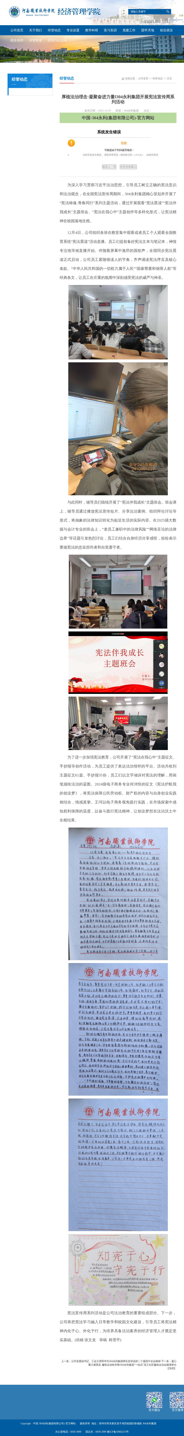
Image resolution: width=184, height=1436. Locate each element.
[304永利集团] (55, 11)
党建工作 (129, 30)
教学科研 (91, 30)
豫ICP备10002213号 (118, 1431)
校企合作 (16, 40)
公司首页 (16, 30)
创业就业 (166, 30)
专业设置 (72, 30)
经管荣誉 (35, 40)
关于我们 (35, 30)
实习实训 (110, 30)
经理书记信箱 (57, 40)
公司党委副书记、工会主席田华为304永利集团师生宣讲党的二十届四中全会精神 (116, 1361)
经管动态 (54, 30)
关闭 (171, 1368)
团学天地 (147, 30)
